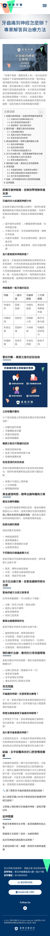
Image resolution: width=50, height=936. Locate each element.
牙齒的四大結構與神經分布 (22, 119)
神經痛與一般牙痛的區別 (21, 125)
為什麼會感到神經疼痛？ (21, 122)
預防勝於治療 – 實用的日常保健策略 (22, 163)
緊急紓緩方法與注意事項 (21, 157)
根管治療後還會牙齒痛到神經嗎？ (25, 173)
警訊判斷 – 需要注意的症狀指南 (20, 128)
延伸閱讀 (10, 182)
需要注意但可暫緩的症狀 (21, 135)
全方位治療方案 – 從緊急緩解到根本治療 (24, 154)
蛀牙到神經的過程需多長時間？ (18, 840)
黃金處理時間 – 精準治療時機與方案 (22, 141)
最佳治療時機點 (17, 144)
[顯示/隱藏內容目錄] (40, 112)
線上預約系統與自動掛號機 (16, 514)
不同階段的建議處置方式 (21, 150)
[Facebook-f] (25, 908)
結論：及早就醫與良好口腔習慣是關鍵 (23, 179)
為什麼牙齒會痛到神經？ (21, 176)
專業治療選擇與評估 (19, 160)
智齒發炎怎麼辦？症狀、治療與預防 (21, 833)
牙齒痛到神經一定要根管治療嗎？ (25, 170)
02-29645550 (21, 875)
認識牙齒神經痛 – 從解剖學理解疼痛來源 (24, 116)
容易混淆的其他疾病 (19, 138)
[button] (44, 5)
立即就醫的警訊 (17, 132)
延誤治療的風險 (17, 147)
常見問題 (10, 166)
